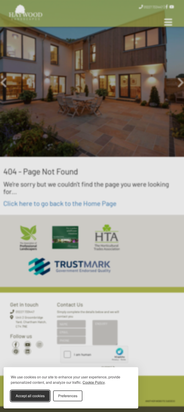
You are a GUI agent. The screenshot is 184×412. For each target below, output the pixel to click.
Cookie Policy (94, 382)
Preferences (67, 395)
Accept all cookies (30, 395)
